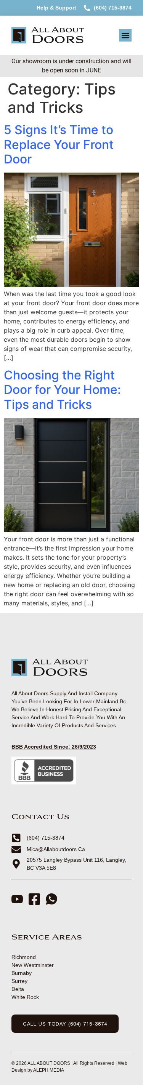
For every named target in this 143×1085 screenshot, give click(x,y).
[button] (125, 35)
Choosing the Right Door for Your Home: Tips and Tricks (62, 390)
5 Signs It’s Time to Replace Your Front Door (59, 144)
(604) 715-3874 (113, 8)
